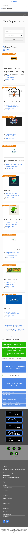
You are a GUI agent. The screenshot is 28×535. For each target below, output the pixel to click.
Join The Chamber (17, 330)
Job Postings (8, 329)
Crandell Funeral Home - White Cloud (12, 402)
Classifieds (21, 328)
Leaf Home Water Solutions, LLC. (13, 219)
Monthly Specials (18, 326)
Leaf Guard (7, 190)
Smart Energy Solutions (10, 279)
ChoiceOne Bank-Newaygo (9, 397)
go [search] (14, 39)
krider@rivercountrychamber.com (11, 477)
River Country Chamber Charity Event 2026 (15, 356)
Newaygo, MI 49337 (11, 473)
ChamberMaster (17, 532)
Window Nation (8, 308)
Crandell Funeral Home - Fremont (11, 400)
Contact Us (14, 329)
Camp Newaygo (6, 392)
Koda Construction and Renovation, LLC (14, 161)
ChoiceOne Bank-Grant (8, 395)
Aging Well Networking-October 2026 (15, 352)
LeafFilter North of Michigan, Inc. (13, 249)
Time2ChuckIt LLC (9, 131)
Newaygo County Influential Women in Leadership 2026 (14, 348)
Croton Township (7, 405)
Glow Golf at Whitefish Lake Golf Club (15, 343)
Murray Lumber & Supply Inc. (12, 68)
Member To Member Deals (11, 328)
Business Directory (9, 325)
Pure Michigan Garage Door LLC (12, 101)
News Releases (18, 325)
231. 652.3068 (7, 475)
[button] (4, 47)
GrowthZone (5, 532)
